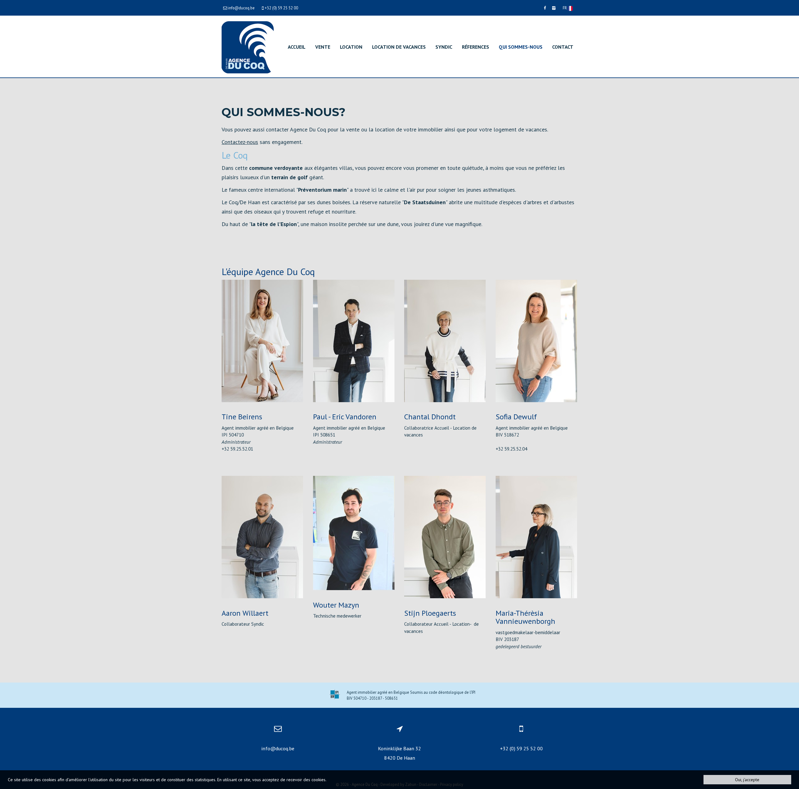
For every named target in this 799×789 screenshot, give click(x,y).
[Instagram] (554, 8)
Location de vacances (399, 47)
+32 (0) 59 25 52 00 (521, 748)
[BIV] (335, 695)
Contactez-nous (240, 141)
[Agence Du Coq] (248, 46)
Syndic (443, 47)
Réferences (475, 47)
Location (351, 47)
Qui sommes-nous (520, 47)
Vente (322, 47)
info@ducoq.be (277, 748)
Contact (562, 47)
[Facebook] (544, 8)
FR (565, 7)
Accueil (297, 47)
